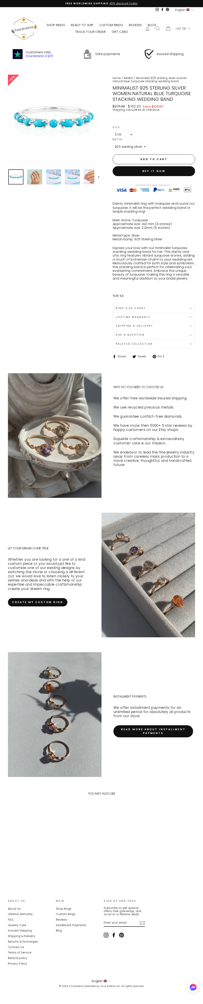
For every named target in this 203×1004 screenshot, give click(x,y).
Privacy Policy (17, 964)
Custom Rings (66, 914)
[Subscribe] (142, 923)
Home (117, 78)
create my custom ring (37, 602)
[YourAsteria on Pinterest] (121, 935)
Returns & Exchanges (23, 942)
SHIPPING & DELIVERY (134, 325)
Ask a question (130, 334)
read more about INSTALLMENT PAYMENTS (153, 731)
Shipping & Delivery (21, 936)
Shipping (119, 110)
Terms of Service (19, 952)
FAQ (10, 920)
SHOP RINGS (56, 25)
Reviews (61, 920)
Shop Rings (64, 909)
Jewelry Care (17, 925)
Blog (59, 930)
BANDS (128, 78)
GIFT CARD (120, 32)
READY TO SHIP (82, 25)
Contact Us (16, 947)
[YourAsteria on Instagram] (106, 935)
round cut (187, 204)
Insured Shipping (20, 930)
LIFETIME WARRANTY (133, 317)
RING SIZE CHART (131, 308)
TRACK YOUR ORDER (90, 32)
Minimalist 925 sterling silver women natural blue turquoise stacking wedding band (150, 79)
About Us (14, 909)
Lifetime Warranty (20, 914)
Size (116, 127)
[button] (183, 28)
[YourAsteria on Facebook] (113, 935)
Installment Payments (71, 925)
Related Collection (134, 343)
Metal (118, 139)
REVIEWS (135, 25)
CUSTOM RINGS (111, 25)
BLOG (152, 25)
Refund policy (17, 958)
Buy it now (154, 171)
